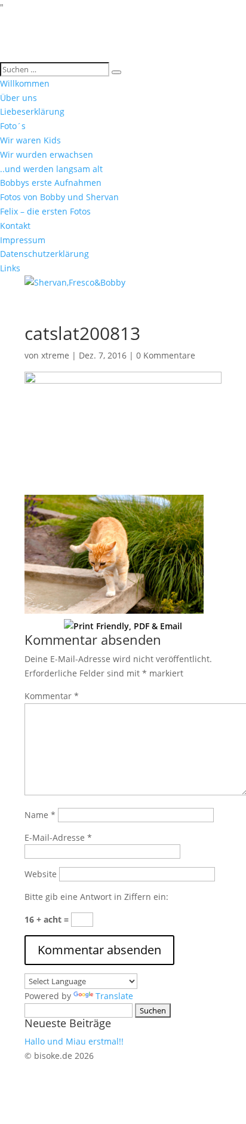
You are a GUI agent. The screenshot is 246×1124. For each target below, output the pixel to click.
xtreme (55, 355)
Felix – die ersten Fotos (45, 211)
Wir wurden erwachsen (46, 154)
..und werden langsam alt (51, 168)
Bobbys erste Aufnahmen (51, 182)
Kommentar (51, 696)
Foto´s (13, 125)
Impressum (22, 240)
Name (40, 814)
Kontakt (15, 225)
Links (10, 268)
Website (40, 874)
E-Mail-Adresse (58, 837)
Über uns (18, 97)
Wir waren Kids (30, 140)
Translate (114, 996)
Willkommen (25, 83)
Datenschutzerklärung (44, 253)
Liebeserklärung (32, 111)
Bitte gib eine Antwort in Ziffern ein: (96, 896)
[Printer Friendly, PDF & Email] (123, 625)
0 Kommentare (165, 355)
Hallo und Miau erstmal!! (74, 1041)
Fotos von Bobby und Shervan (59, 197)
